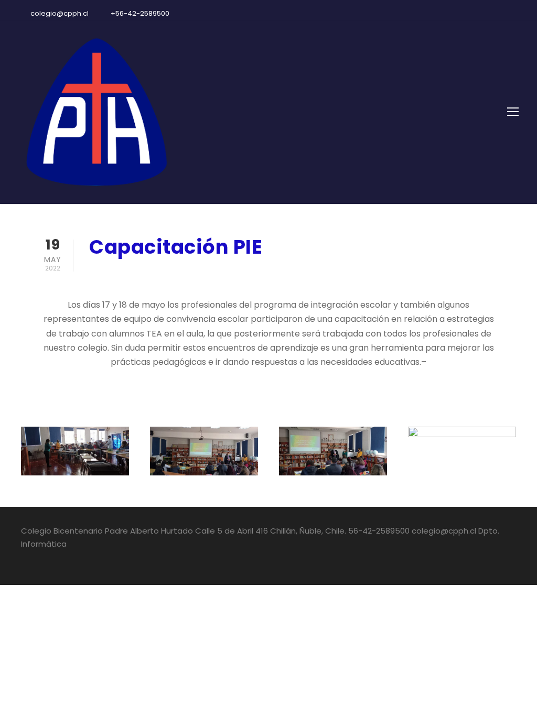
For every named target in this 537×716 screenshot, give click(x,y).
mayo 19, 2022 (117, 274)
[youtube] (497, 13)
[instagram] (516, 13)
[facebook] (479, 13)
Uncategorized (196, 274)
